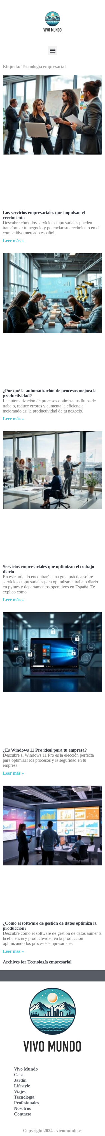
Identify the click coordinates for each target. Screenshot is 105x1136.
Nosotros (22, 1108)
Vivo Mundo (26, 1069)
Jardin (20, 1080)
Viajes (19, 1091)
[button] (52, 50)
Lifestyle (22, 1085)
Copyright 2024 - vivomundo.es (52, 1130)
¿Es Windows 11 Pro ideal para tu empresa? (45, 750)
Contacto (22, 1114)
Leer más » (13, 240)
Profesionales (26, 1102)
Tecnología (24, 1097)
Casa (19, 1074)
